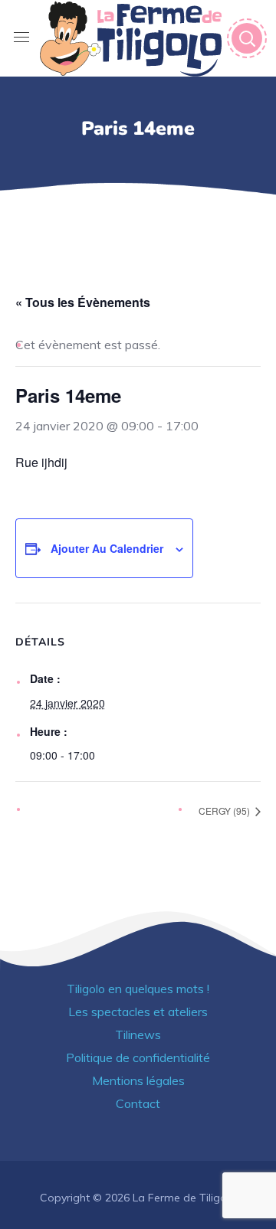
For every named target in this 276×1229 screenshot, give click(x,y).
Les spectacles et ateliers (138, 1011)
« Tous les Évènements (82, 302)
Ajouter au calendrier (107, 548)
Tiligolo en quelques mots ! (138, 988)
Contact (138, 1103)
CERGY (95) (225, 810)
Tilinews (138, 1034)
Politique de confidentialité (138, 1057)
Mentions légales (138, 1080)
